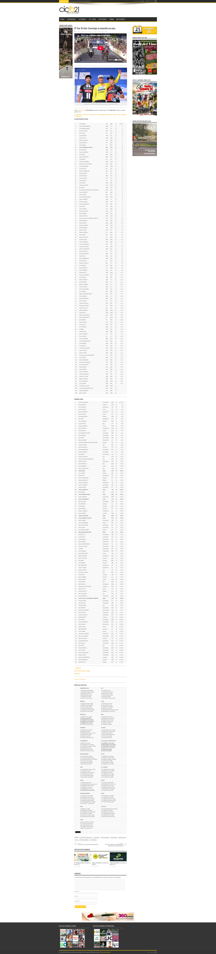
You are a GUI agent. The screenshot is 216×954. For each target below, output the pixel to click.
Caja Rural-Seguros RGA (86, 837)
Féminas (112, 19)
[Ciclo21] (69, 13)
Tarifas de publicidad (105, 952)
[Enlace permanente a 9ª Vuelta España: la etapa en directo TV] (82, 861)
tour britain (93, 839)
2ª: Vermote (84, 114)
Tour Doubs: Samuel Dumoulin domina (88, 844)
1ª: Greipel (77, 114)
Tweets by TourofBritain (80, 679)
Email (76, 896)
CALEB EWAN (96, 837)
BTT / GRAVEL (92, 19)
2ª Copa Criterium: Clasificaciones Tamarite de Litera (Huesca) (114, 844)
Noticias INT (95, 31)
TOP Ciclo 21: (81, 110)
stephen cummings (84, 839)
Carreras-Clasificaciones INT (82, 31)
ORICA (76, 839)
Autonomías (82, 19)
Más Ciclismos (120, 19)
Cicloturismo (102, 19)
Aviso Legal (86, 952)
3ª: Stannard (91, 114)
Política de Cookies (94, 952)
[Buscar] (155, 1)
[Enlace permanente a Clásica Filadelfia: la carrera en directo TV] (118, 861)
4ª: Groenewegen (100, 114)
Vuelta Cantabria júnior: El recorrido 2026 (79, 1)
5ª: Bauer (107, 114)
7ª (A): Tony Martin (122, 114)
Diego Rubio (114, 837)
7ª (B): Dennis (78, 116)
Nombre (77, 891)
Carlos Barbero (105, 837)
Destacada (90, 31)
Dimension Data (122, 837)
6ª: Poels (113, 114)
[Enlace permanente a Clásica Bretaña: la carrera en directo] (100, 861)
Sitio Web (77, 901)
